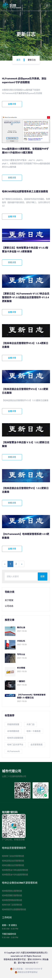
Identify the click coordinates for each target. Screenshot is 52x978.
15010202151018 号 (33, 969)
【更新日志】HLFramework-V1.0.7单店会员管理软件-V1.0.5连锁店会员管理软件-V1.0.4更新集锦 (25, 297)
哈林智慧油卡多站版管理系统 (15, 874)
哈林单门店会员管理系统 (13, 856)
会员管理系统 (37, 744)
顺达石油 (21, 627)
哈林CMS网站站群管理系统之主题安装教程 (25, 191)
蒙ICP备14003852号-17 (28, 963)
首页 (18, 60)
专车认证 (21, 654)
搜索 (42, 576)
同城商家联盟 (13, 724)
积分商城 (21, 668)
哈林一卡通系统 (34, 731)
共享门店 (31, 724)
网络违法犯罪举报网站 (27, 972)
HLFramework (13, 751)
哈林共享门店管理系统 (12, 905)
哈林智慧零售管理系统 (12, 900)
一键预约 (21, 681)
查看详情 (12, 104)
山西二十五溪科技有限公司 (14, 776)
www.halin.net (17, 956)
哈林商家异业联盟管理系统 (14, 909)
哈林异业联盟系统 (15, 738)
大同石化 (21, 641)
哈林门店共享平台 (15, 744)
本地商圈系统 (13, 731)
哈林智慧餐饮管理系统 (12, 895)
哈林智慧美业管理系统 (12, 891)
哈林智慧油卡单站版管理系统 (15, 870)
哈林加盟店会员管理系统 (13, 865)
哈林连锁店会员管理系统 (13, 861)
